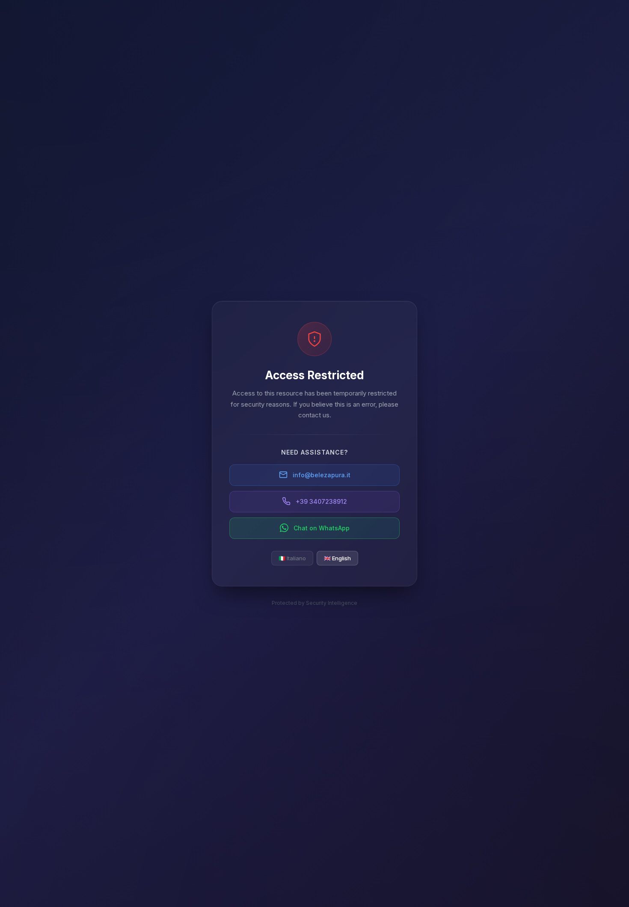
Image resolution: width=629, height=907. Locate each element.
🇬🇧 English (337, 557)
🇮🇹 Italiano (292, 557)
